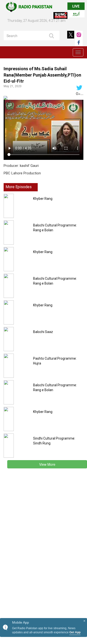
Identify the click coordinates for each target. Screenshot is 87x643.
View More (47, 464)
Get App (74, 632)
